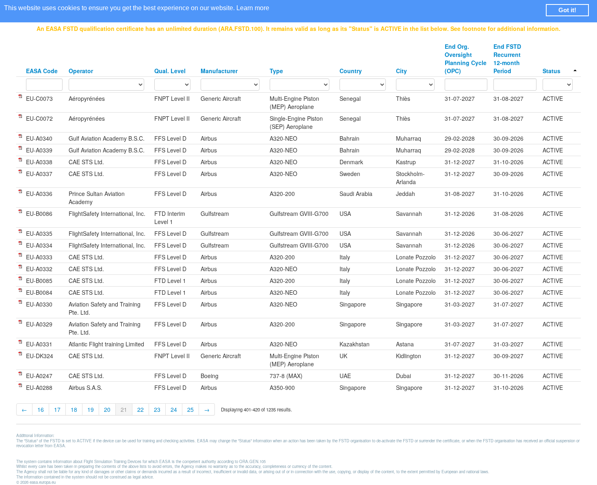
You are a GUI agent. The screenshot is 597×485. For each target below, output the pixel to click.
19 (90, 409)
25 (190, 409)
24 (174, 409)
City (401, 71)
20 (107, 409)
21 (124, 409)
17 (57, 409)
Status (551, 71)
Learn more (252, 7)
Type (276, 71)
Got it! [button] (567, 10)
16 (40, 409)
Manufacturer (219, 71)
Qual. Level (170, 71)
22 (140, 409)
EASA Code (42, 71)
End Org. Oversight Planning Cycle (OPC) (466, 58)
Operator (81, 71)
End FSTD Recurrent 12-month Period (507, 58)
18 (74, 409)
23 (157, 409)
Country (351, 71)
